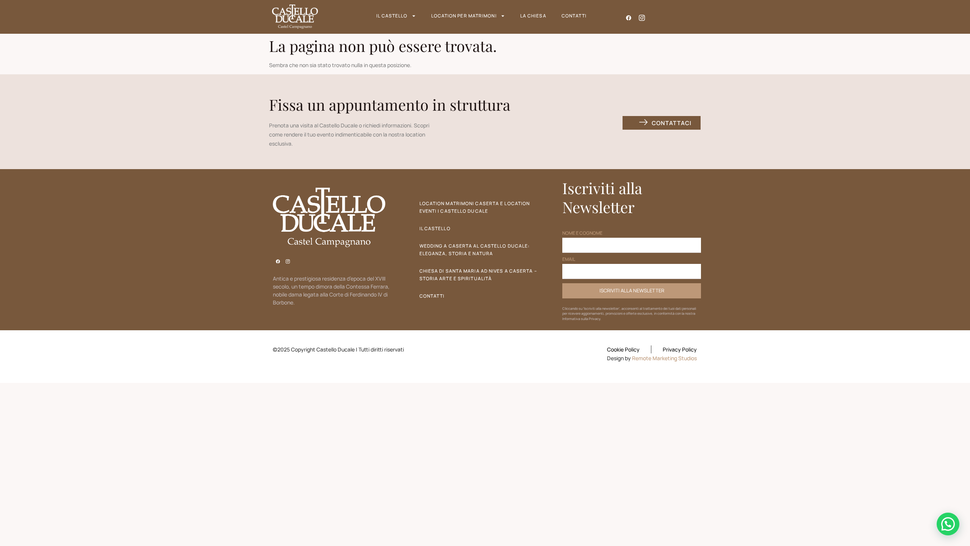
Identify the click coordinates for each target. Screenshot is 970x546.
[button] (948, 524)
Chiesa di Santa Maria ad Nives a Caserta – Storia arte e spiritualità (478, 275)
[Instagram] (642, 16)
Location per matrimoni (464, 16)
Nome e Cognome (582, 233)
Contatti (574, 16)
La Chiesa (533, 16)
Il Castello (391, 16)
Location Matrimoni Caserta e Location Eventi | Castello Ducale (474, 207)
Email (568, 259)
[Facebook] (628, 16)
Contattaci (671, 123)
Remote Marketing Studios (664, 358)
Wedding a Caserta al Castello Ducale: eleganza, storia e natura (474, 250)
